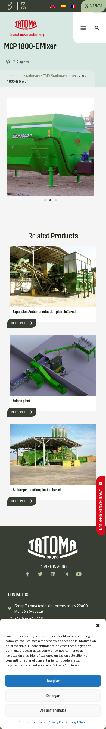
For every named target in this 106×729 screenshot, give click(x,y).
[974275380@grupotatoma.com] (24, 8)
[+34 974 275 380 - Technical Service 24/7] (11, 8)
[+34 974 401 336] (11, 4)
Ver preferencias (53, 710)
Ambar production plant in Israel (37, 490)
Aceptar (53, 680)
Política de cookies (31, 722)
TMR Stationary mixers (60, 75)
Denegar (53, 695)
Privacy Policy (58, 722)
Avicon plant (21, 401)
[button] (98, 625)
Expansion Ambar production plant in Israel (44, 311)
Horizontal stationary (23, 75)
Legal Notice (79, 722)
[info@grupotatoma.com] (24, 4)
